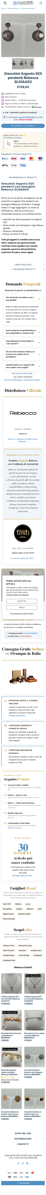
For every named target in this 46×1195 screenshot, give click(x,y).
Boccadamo (7, 909)
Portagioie (38, 955)
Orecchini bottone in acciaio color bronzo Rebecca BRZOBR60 (10, 1114)
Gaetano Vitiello (24, 914)
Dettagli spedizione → (18, 715)
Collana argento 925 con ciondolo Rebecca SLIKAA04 (33, 999)
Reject (22, 607)
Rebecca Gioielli (28, 8)
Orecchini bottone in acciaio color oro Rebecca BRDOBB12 (32, 1114)
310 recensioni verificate (12, 138)
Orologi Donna (8, 955)
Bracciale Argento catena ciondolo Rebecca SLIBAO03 (9, 1072)
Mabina (18, 904)
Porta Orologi (24, 955)
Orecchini (22, 950)
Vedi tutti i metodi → (15, 828)
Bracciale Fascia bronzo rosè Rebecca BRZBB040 (11, 1035)
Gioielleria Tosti (9, 960)
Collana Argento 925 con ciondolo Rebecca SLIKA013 (10, 999)
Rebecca (30, 909)
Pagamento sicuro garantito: (16, 154)
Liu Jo (28, 904)
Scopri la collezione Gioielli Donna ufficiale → (23, 440)
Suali (40, 909)
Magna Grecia (8, 914)
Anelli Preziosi (8, 950)
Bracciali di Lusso (25, 946)
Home (4, 8)
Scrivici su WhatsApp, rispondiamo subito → (23, 380)
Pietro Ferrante (9, 919)
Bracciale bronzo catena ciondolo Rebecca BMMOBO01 (34, 1035)
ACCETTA (22, 601)
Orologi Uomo (36, 950)
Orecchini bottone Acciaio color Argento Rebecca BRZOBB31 (33, 1072)
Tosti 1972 (7, 904)
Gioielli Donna (15, 8)
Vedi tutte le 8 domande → (23, 373)
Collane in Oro (8, 946)
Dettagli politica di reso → (23, 875)
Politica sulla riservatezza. (17, 595)
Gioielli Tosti (23, 3)
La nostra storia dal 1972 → (23, 558)
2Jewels (19, 909)
